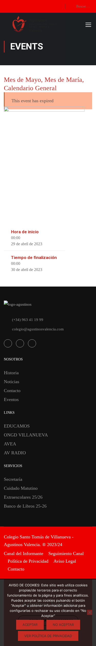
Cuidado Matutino (21, 488)
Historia (11, 372)
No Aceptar (63, 625)
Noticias (11, 381)
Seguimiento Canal (66, 553)
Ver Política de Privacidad (48, 636)
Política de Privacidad (28, 561)
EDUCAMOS (17, 426)
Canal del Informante (23, 553)
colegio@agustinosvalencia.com (38, 329)
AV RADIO (15, 452)
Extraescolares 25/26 (23, 497)
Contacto (12, 390)
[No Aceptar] (89, 612)
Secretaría (13, 479)
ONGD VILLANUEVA (26, 434)
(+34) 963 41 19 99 (27, 320)
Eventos (11, 399)
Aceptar (30, 625)
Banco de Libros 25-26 (25, 506)
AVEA (10, 443)
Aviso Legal (65, 561)
